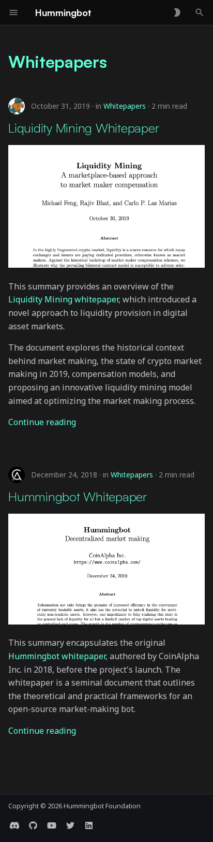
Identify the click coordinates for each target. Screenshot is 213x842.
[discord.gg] (14, 825)
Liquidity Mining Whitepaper (83, 128)
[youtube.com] (51, 825)
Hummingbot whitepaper (56, 656)
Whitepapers (124, 106)
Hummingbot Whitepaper (77, 496)
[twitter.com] (70, 825)
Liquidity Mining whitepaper (63, 299)
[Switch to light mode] (177, 12)
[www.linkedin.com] (89, 825)
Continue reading (42, 422)
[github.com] (33, 825)
